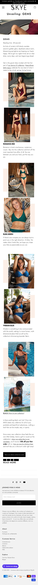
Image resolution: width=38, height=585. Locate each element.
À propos (4, 532)
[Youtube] (24, 482)
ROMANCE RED (9, 144)
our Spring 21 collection (16, 65)
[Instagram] (16, 482)
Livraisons (4, 544)
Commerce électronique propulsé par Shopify (22, 570)
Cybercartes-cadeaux (7, 547)
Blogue (4, 559)
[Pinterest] (20, 482)
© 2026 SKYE (5, 570)
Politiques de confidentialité (9, 534)
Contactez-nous (6, 542)
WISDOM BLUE (8, 325)
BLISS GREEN (8, 234)
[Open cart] (35, 7)
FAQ (3, 549)
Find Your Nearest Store (8, 557)
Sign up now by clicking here (23, 444)
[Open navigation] (3, 7)
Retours (4, 546)
